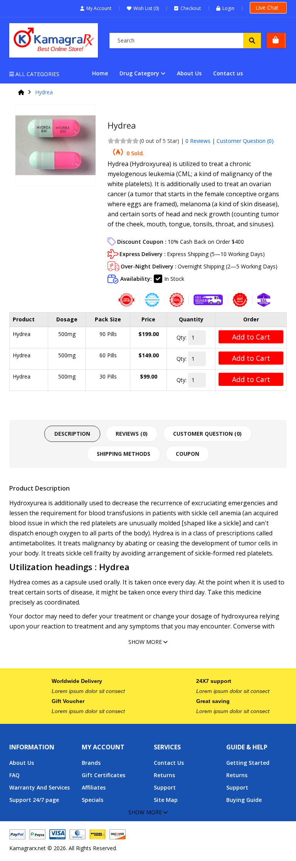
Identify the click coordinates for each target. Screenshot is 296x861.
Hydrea (44, 92)
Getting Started (247, 762)
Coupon (187, 453)
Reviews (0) (132, 433)
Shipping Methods (123, 453)
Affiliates (94, 787)
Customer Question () (245, 140)
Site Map (166, 799)
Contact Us (169, 762)
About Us (189, 73)
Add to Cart (251, 336)
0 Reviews (197, 140)
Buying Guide (244, 799)
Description (72, 433)
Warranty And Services (39, 787)
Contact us (228, 73)
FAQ (14, 775)
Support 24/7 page (34, 799)
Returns (164, 775)
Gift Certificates (103, 775)
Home (100, 73)
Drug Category (139, 73)
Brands (91, 762)
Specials (92, 799)
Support (165, 787)
